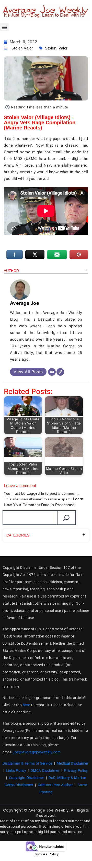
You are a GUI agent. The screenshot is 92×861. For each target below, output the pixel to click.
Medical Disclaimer (72, 763)
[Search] (66, 517)
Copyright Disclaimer (26, 778)
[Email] (52, 372)
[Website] (60, 372)
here (26, 705)
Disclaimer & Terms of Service (27, 763)
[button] (4, 27)
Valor (63, 48)
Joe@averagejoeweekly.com (37, 752)
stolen (50, 48)
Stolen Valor (22, 48)
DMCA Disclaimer (45, 770)
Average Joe (24, 303)
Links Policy (16, 770)
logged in (35, 493)
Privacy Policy (76, 770)
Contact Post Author (55, 785)
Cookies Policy (46, 854)
